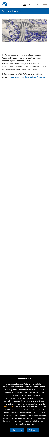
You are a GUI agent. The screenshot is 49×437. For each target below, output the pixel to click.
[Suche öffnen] (31, 4)
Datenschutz (8, 407)
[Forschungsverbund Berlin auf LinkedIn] (24, 4)
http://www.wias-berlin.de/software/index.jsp (26, 77)
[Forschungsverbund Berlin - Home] (4, 4)
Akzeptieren (17, 430)
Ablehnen (33, 430)
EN (37, 4)
